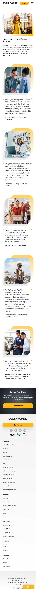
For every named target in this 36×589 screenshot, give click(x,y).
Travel (4, 517)
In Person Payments (8, 471)
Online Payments (8, 445)
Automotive (6, 502)
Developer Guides (8, 536)
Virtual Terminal (8, 456)
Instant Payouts (7, 478)
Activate (24, 3)
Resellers (5, 550)
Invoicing (5, 449)
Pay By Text (6, 452)
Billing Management (8, 506)
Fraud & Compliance (8, 486)
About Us (5, 559)
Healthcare (6, 498)
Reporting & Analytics (8, 490)
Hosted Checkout (8, 467)
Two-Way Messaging (8, 475)
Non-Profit (6, 509)
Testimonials (6, 566)
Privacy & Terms (18, 588)
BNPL (4, 463)
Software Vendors (5, 546)
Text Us (28, 587)
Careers (5, 563)
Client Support (7, 525)
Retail (4, 513)
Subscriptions (7, 460)
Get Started (18, 425)
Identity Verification (8, 482)
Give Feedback (18, 406)
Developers (6, 533)
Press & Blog (6, 529)
